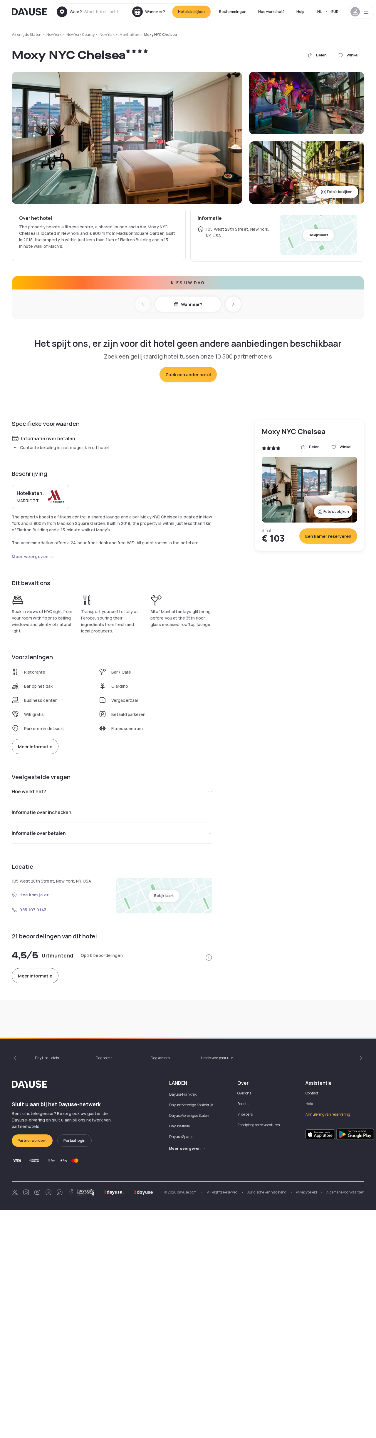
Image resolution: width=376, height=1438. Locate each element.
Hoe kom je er (34, 895)
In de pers (245, 1114)
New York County (80, 34)
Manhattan (129, 34)
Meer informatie (35, 747)
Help (300, 11)
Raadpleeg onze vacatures (258, 1124)
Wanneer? (191, 304)
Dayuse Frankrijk (183, 1094)
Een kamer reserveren (328, 536)
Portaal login (74, 1140)
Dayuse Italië (179, 1126)
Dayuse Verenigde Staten (189, 1115)
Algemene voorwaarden (345, 1192)
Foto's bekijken (339, 191)
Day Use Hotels (47, 1057)
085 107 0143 (33, 910)
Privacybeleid (306, 1192)
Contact (312, 1093)
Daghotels (104, 1057)
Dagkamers (160, 1057)
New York (53, 34)
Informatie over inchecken (41, 812)
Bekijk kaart (318, 234)
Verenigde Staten (26, 34)
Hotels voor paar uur (217, 1057)
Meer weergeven (30, 556)
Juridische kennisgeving (266, 1192)
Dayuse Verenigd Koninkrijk (191, 1104)
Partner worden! (32, 1140)
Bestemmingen (232, 11)
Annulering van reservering (328, 1114)
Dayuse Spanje (181, 1136)
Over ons (244, 1093)
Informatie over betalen (39, 833)
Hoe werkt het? (271, 11)
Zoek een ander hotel (188, 374)
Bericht (243, 1103)
